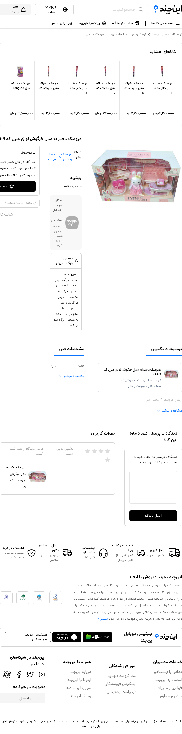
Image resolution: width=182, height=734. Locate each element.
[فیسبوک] (19, 674)
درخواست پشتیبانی (121, 692)
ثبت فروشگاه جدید (122, 676)
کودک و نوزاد (138, 34)
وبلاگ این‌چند (80, 696)
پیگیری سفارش (170, 696)
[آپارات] (7, 674)
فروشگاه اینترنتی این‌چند (167, 34)
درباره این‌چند (80, 672)
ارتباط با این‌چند (79, 680)
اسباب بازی (117, 34)
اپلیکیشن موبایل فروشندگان (35, 637)
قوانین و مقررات (169, 688)
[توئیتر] (30, 674)
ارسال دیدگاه (153, 515)
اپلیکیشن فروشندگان (120, 684)
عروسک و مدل (95, 34)
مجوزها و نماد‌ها (78, 688)
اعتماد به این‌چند (168, 680)
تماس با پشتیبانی (168, 672)
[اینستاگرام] (42, 674)
